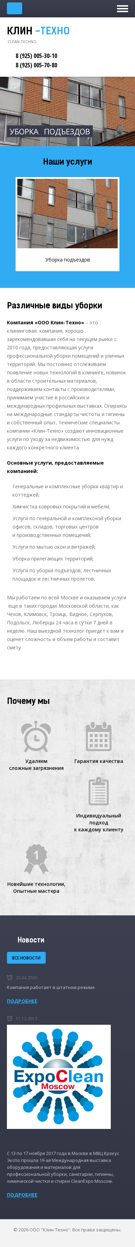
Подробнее (22, 1001)
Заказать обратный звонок (14, 8)
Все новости (26, 958)
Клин (38, 32)
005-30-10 (36, 55)
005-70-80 (36, 65)
